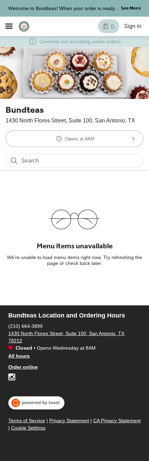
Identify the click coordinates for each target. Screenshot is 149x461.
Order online (23, 367)
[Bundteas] (24, 26)
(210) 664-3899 (25, 326)
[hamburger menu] (9, 26)
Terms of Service (26, 420)
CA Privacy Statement (117, 420)
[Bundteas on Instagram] (11, 378)
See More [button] (131, 8)
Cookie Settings (28, 428)
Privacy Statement (69, 420)
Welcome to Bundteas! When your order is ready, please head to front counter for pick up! (62, 9)
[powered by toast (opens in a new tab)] (36, 403)
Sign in (132, 26)
